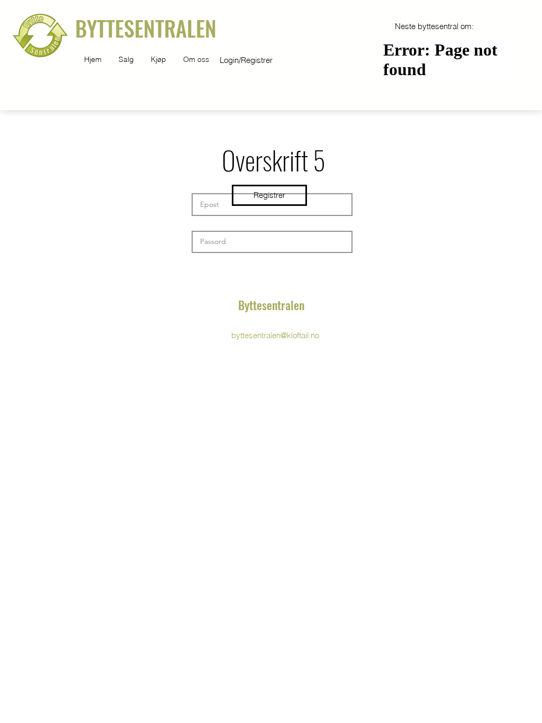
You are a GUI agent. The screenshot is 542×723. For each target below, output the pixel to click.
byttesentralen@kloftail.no (275, 335)
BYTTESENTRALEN (145, 28)
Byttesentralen (271, 304)
